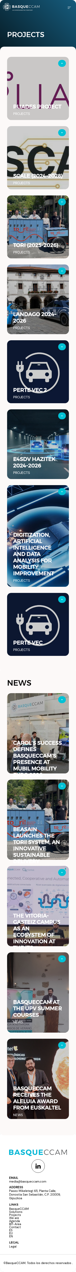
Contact (15, 1227)
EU (11, 1233)
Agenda (14, 1221)
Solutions (15, 1212)
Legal (12, 1246)
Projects (15, 1215)
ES (11, 1230)
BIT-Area (15, 1224)
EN (11, 1236)
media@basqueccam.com (27, 1181)
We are (14, 1218)
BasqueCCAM (19, 1209)
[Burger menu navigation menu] (69, 7)
